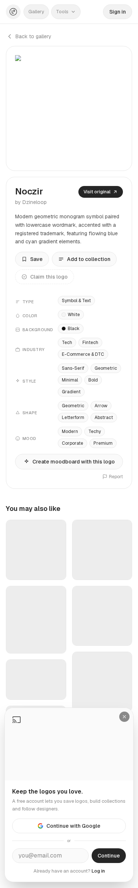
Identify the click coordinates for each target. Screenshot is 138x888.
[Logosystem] (13, 11)
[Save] (56, 571)
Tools (62, 11)
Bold (93, 380)
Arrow (101, 406)
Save (36, 259)
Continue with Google (73, 826)
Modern (70, 431)
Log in (98, 871)
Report (116, 477)
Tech (67, 342)
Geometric (106, 368)
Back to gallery (33, 36)
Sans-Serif (73, 368)
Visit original (97, 192)
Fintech (90, 342)
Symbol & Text (76, 301)
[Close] (124, 717)
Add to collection (88, 259)
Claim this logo (49, 276)
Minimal (70, 380)
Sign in (117, 11)
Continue (109, 855)
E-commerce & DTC (83, 354)
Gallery (36, 11)
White (74, 315)
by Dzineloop (31, 202)
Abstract (104, 417)
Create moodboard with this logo (73, 461)
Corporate (72, 443)
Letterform (73, 417)
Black (73, 329)
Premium (103, 443)
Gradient (71, 392)
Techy (94, 431)
